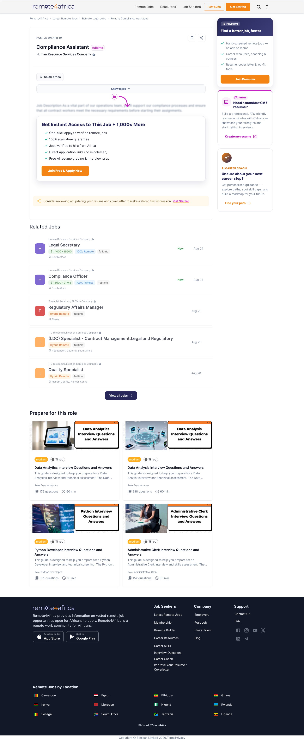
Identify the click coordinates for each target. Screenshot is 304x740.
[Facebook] (238, 630)
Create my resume (238, 136)
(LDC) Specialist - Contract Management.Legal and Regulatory (110, 338)
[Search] (258, 7)
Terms (171, 737)
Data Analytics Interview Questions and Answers (73, 467)
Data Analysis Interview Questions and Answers (166, 467)
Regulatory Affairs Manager (75, 307)
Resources (168, 7)
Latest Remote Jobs (65, 18)
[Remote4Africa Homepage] (53, 9)
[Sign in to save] (192, 38)
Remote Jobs (144, 7)
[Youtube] (255, 630)
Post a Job (214, 6)
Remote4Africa (39, 18)
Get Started (238, 6)
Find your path (235, 203)
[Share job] (202, 38)
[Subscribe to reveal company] (93, 54)
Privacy (180, 737)
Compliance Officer (67, 276)
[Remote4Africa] (53, 610)
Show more (118, 88)
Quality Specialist (65, 369)
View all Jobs (118, 395)
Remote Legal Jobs (94, 18)
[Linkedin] (238, 639)
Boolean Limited (147, 737)
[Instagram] (246, 630)
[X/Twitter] (263, 630)
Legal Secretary (64, 245)
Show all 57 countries (152, 725)
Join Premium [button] (245, 79)
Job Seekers (192, 7)
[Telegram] (246, 639)
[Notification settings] (267, 7)
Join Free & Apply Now (65, 171)
